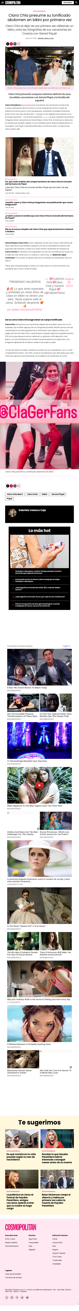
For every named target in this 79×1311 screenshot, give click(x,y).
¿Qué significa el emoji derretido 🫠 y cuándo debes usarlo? (37, 589)
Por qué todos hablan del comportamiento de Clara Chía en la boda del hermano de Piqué (38, 182)
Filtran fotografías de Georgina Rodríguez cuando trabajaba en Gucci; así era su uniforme (37, 605)
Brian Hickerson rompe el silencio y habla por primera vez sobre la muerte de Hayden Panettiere (56, 1200)
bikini (44, 494)
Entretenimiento (39, 11)
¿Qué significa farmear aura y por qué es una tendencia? (40, 597)
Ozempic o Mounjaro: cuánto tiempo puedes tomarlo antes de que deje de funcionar (38, 572)
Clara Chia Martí (15, 494)
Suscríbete (67, 3)
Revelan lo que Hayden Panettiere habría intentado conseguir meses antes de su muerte (57, 1158)
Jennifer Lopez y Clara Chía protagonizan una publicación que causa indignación (39, 203)
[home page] (12, 2)
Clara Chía (32, 494)
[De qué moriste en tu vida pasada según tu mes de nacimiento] (21, 1138)
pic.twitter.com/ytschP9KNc (24, 309)
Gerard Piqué (58, 494)
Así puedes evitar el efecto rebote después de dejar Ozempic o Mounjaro (37, 580)
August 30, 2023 (69, 282)
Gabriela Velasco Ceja (45, 38)
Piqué (9, 498)
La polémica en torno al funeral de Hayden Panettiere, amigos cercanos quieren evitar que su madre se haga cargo (20, 1201)
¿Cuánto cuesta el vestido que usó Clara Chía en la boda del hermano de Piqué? (39, 216)
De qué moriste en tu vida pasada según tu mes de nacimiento (21, 1157)
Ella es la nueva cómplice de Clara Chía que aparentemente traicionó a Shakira (39, 230)
